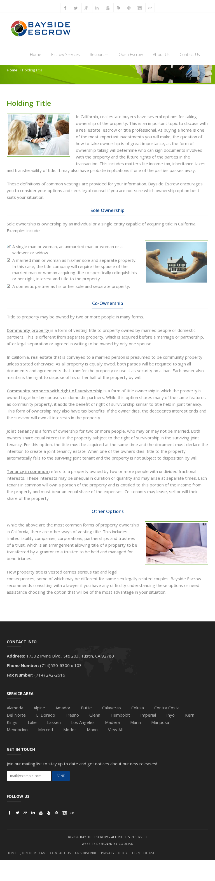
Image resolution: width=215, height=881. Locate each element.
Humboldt (120, 715)
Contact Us (190, 54)
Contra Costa (166, 707)
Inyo (170, 715)
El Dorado (45, 715)
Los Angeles (83, 722)
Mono (92, 729)
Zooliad (126, 844)
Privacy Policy (114, 853)
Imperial (148, 715)
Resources (99, 54)
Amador (63, 707)
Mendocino (17, 729)
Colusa (137, 707)
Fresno (72, 715)
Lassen (54, 722)
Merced (45, 729)
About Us (161, 54)
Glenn (94, 715)
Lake (32, 722)
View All (115, 729)
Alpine (39, 707)
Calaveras (111, 707)
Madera (112, 722)
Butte (86, 707)
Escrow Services (65, 54)
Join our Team (33, 853)
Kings (12, 722)
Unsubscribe (86, 853)
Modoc (69, 729)
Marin (135, 722)
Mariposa (160, 722)
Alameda (15, 707)
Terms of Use (143, 853)
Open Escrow (131, 54)
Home (35, 54)
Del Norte (16, 715)
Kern (189, 715)
